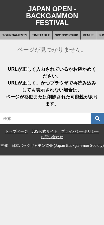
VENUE (88, 35)
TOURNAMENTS (14, 35)
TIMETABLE (41, 35)
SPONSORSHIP (66, 35)
